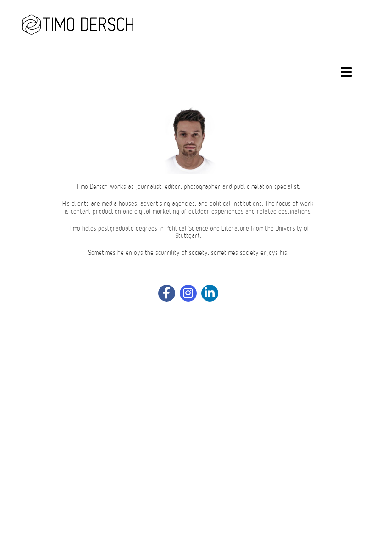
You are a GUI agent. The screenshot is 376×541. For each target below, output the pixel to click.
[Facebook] (166, 293)
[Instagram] (188, 293)
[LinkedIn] (209, 293)
